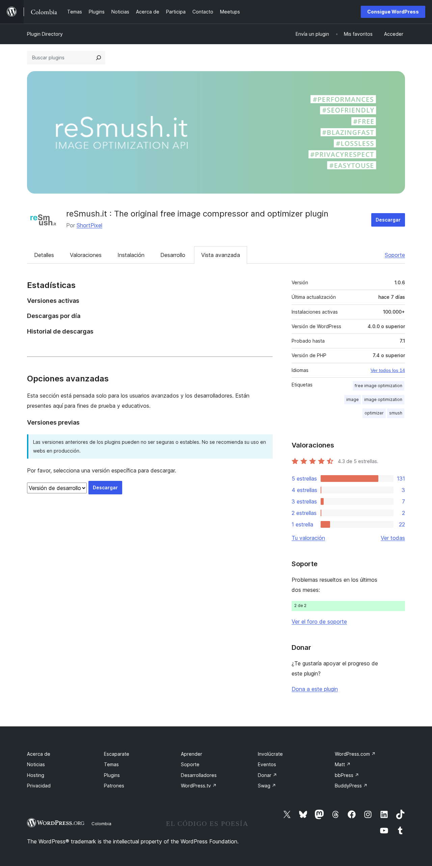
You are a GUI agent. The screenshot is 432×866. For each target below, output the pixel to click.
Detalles (44, 255)
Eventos (267, 764)
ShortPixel (89, 225)
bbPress (347, 775)
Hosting (35, 775)
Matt (343, 764)
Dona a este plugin (315, 689)
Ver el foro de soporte (319, 621)
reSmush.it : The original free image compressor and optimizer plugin (197, 214)
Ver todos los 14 (388, 370)
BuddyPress (351, 785)
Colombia (101, 823)
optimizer (374, 412)
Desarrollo (172, 255)
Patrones (114, 785)
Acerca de (38, 754)
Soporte (395, 255)
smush (395, 412)
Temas (111, 764)
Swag (267, 785)
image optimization (383, 399)
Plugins (112, 775)
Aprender (191, 754)
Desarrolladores (199, 775)
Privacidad (39, 785)
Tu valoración (308, 538)
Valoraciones (86, 255)
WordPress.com (355, 754)
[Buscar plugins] (98, 57)
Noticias (36, 764)
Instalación (130, 255)
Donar (267, 775)
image (352, 399)
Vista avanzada (220, 255)
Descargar (388, 220)
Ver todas (393, 538)
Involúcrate (270, 754)
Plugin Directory (45, 34)
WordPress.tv (199, 785)
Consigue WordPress (393, 12)
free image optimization (378, 385)
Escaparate (116, 754)
